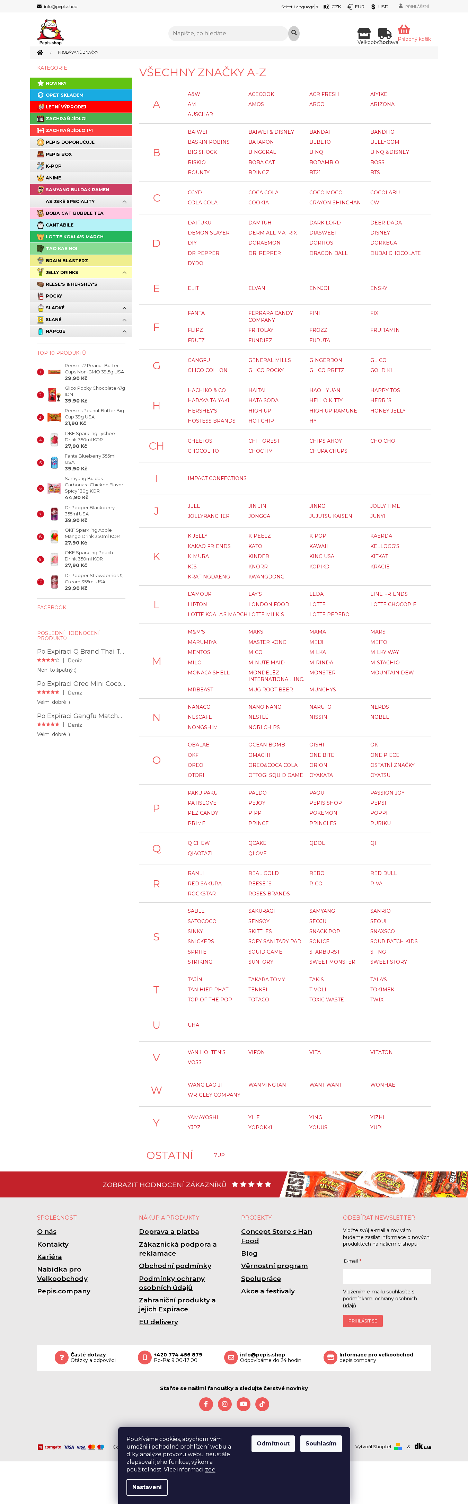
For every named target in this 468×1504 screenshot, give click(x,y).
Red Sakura (205, 884)
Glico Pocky (266, 370)
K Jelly (197, 536)
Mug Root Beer (270, 690)
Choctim (260, 451)
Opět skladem (64, 95)
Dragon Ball (328, 253)
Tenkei (257, 990)
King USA (321, 556)
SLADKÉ (55, 307)
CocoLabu (385, 192)
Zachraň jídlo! (66, 118)
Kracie (380, 567)
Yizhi (377, 1117)
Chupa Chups (328, 451)
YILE (254, 1117)
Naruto (320, 707)
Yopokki (260, 1127)
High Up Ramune (333, 411)
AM (192, 104)
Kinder (258, 556)
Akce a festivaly (268, 1291)
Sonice (319, 941)
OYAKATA (321, 775)
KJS (192, 567)
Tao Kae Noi (61, 248)
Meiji (316, 642)
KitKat (379, 556)
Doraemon (264, 243)
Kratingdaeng (209, 577)
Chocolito (203, 451)
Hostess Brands (212, 421)
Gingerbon (325, 360)
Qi (373, 843)
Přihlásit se (362, 1321)
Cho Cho (382, 441)
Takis (316, 979)
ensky (378, 288)
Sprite (197, 952)
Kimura (198, 556)
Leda (316, 594)
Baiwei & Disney (271, 132)
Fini (314, 313)
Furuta (319, 340)
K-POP (54, 166)
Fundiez (260, 340)
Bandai (319, 132)
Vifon (256, 1052)
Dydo (195, 263)
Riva (376, 884)
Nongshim (203, 727)
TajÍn (195, 979)
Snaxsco (382, 931)
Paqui (317, 793)
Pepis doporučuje (70, 142)
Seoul (379, 921)
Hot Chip (261, 421)
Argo (317, 104)
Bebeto (320, 142)
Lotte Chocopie (393, 604)
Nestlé (258, 717)
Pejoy (256, 803)
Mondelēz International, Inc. (276, 676)
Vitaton (381, 1052)
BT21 (315, 172)
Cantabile (59, 225)
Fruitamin (385, 330)
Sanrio (380, 911)
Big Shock (202, 152)
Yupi (376, 1127)
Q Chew (199, 843)
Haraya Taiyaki (208, 400)
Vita (315, 1052)
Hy (313, 421)
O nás (46, 1232)
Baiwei (197, 132)
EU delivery (158, 1322)
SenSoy (259, 921)
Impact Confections (217, 478)
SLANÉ (53, 319)
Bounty (199, 172)
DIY (192, 243)
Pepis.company (63, 1291)
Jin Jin (257, 506)
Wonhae (382, 1085)
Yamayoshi (203, 1117)
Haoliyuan (325, 390)
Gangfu (199, 360)
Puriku (380, 823)
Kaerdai (382, 536)
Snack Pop (324, 931)
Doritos (321, 243)
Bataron (261, 142)
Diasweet (323, 233)
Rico (316, 884)
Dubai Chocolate (395, 253)
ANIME (53, 177)
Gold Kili (383, 370)
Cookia (258, 203)
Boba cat (261, 162)
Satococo (202, 921)
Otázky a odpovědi (93, 1358)
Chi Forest (264, 441)
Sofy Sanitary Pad (274, 941)
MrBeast (200, 690)
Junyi (378, 516)
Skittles (260, 931)
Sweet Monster (332, 962)
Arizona (382, 104)
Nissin (318, 717)
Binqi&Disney (389, 152)
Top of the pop (210, 1000)
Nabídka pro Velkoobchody (62, 1273)
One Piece (384, 755)
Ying (315, 1117)
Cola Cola (203, 203)
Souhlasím (321, 1443)
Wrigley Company (214, 1095)
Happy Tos (385, 390)
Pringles (322, 823)
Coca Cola (263, 192)
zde (210, 1469)
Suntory (260, 962)
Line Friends (389, 594)
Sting (378, 952)
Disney (380, 233)
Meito (378, 642)
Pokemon (323, 813)
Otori (196, 775)
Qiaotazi (200, 853)
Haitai (257, 390)
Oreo (195, 765)
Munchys (322, 690)
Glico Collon (208, 370)
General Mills (269, 360)
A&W (194, 94)
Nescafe (200, 717)
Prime (196, 823)
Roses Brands (269, 894)
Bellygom (384, 142)
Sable (196, 911)
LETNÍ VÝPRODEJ (66, 106)
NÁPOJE (55, 331)
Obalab (199, 745)
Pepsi (378, 803)
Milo (195, 663)
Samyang (322, 911)
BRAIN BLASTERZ (67, 260)
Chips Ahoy (325, 441)
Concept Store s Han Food (276, 1236)
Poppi (379, 813)
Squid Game (265, 952)
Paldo (257, 793)
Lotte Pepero (329, 614)
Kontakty (53, 1244)
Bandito (382, 132)
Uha (193, 1025)
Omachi (259, 755)
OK (374, 745)
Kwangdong (266, 577)
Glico (378, 360)
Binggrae (262, 152)
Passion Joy (387, 793)
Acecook (261, 94)
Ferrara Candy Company (270, 316)
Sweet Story (388, 962)
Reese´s (260, 884)
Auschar (200, 114)
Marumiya (202, 642)
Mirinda (321, 663)
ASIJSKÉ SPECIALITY (70, 201)
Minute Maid (266, 663)
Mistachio (385, 663)
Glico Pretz (326, 370)
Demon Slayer (209, 233)
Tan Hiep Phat (208, 990)
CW (374, 203)
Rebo (317, 873)
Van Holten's (207, 1052)
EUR (359, 6)
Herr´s (380, 400)
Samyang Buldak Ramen (77, 189)
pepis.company (376, 1358)
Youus (318, 1127)
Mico (255, 652)
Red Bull (383, 873)
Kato (255, 546)
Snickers (201, 941)
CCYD (195, 192)
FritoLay (260, 330)
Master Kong (267, 642)
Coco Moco (326, 192)
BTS (375, 172)
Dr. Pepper (264, 253)
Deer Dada (386, 223)
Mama (317, 632)
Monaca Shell (209, 673)
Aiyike (378, 94)
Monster (322, 673)
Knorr (258, 567)
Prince (258, 823)
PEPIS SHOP (325, 803)
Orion (318, 765)
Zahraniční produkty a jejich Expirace (177, 1304)
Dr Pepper (203, 253)
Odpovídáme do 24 (270, 1358)
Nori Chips (264, 727)
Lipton (197, 604)
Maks (255, 632)
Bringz (258, 172)
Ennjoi (319, 288)
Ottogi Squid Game (275, 775)
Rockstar (202, 894)
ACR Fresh (324, 94)
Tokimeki (383, 990)
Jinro (317, 506)
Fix (374, 313)
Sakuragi (261, 911)
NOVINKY (56, 83)
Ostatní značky (392, 765)
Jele (194, 506)
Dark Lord (325, 223)
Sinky (195, 931)
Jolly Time (385, 506)
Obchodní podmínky (175, 1266)
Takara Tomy (266, 979)
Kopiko (319, 567)
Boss (377, 162)
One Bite (321, 755)
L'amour (200, 594)
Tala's (378, 979)
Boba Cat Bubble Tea (75, 213)
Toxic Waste (326, 1000)
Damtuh (260, 223)
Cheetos (200, 441)
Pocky (54, 296)
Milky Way (384, 652)
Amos (256, 104)
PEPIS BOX (59, 154)
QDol (317, 843)
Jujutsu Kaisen (330, 516)
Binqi (317, 152)
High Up (259, 411)
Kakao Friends (209, 546)
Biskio (197, 162)
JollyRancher (209, 516)
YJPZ (194, 1127)
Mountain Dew (392, 673)
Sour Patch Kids (394, 941)
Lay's (255, 594)
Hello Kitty (326, 400)
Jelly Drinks (62, 272)
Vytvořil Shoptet (373, 1446)
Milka (317, 652)
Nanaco (199, 707)
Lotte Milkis (266, 614)
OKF (193, 755)
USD (383, 6)
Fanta (196, 313)
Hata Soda (263, 400)
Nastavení (147, 1487)
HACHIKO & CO (207, 390)
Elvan (256, 288)
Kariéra (49, 1257)
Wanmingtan (267, 1085)
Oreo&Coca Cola (273, 765)
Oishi (316, 745)
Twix (376, 1000)
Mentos (199, 652)
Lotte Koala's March (75, 236)
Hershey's (202, 411)
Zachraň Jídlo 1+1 (69, 130)
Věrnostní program (274, 1266)
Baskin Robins (209, 142)
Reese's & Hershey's (71, 284)
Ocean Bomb (266, 745)
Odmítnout (273, 1443)
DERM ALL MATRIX (272, 233)
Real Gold (263, 873)
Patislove (202, 803)
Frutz (196, 340)
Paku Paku (203, 793)
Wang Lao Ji (205, 1085)
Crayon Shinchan (335, 203)
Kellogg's (384, 546)
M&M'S (196, 632)
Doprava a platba (169, 1232)
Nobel (379, 717)
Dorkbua (383, 243)
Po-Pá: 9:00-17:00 (178, 1358)
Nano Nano (265, 707)
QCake (257, 843)
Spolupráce (261, 1279)
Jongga (259, 516)
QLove (257, 853)
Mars (378, 632)
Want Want (325, 1085)
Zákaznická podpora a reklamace (178, 1248)
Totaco (258, 1000)
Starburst (324, 952)
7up (219, 1155)
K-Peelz (259, 536)
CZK (336, 6)
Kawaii (318, 546)
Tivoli (317, 990)
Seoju (317, 921)
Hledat (294, 33)
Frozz (318, 330)
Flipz (195, 330)
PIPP (255, 813)
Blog (249, 1253)
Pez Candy (203, 813)
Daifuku (199, 223)
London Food (268, 604)
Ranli (196, 873)
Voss (195, 1062)
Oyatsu (380, 775)
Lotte (317, 604)
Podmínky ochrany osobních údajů (172, 1283)
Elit (193, 288)
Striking (200, 962)
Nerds (379, 707)
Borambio (324, 162)
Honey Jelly (388, 411)
